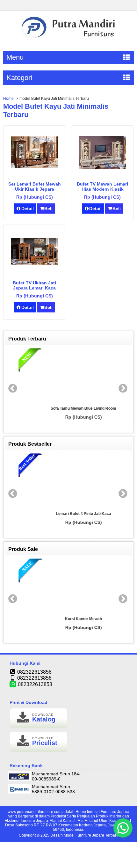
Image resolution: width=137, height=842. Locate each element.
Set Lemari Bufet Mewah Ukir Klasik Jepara (34, 186)
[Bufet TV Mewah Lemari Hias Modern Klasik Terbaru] (102, 167)
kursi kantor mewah (68, 619)
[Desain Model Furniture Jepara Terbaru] (68, 40)
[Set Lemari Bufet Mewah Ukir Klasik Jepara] (34, 166)
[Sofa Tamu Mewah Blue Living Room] (68, 375)
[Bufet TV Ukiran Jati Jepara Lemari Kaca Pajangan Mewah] (34, 263)
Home (8, 98)
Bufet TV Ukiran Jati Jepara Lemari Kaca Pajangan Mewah (34, 288)
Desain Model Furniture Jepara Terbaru (84, 835)
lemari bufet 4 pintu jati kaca (68, 513)
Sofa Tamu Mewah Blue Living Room (68, 408)
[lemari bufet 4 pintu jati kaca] (68, 480)
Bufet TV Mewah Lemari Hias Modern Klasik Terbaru (102, 189)
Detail (27, 208)
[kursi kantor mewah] (68, 586)
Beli (48, 208)
